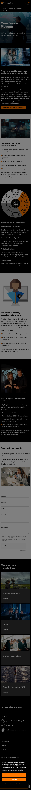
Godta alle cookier (14, 775)
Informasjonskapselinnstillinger (14, 783)
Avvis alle (14, 779)
